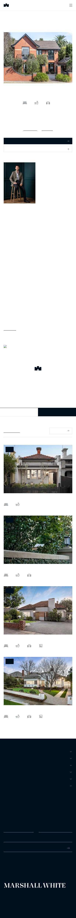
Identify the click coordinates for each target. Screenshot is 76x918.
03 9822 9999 (12, 862)
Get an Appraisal (16, 140)
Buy (6, 751)
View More (10, 328)
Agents (9, 778)
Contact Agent (19, 412)
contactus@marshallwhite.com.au (23, 866)
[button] (38, 369)
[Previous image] (9, 58)
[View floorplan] (67, 79)
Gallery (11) (30, 128)
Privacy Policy (9, 898)
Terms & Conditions (12, 895)
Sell (7, 758)
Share (10, 148)
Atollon (46, 898)
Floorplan (47, 128)
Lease (8, 765)
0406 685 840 (12, 218)
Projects (11, 772)
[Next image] (67, 58)
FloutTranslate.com (25, 903)
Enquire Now (57, 412)
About (8, 785)
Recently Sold (12, 430)
